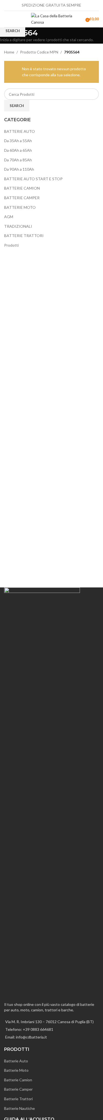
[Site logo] (51, 18)
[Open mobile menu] (6, 19)
